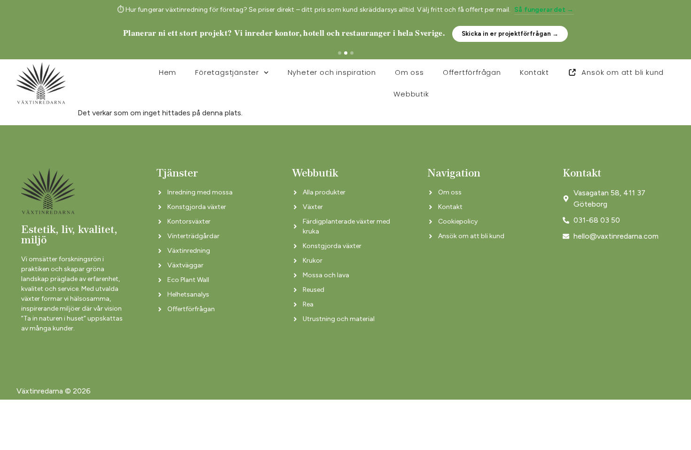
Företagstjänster (227, 72)
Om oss (409, 72)
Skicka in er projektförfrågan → (510, 33)
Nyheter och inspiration (332, 72)
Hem (167, 72)
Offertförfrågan (472, 72)
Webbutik (411, 94)
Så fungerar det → (543, 10)
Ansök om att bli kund (622, 72)
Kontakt (534, 72)
